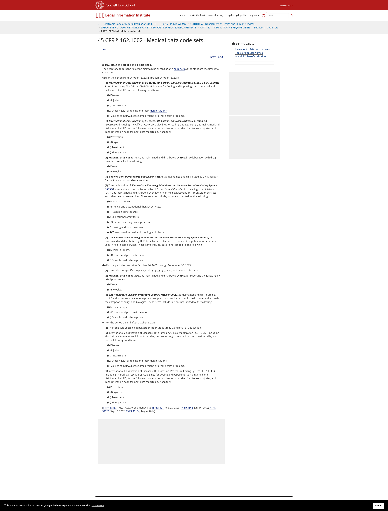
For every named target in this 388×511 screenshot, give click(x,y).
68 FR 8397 (158, 407)
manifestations (158, 110)
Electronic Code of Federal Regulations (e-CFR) (130, 24)
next (220, 57)
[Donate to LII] (264, 15)
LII (99, 24)
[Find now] (292, 15)
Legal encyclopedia (236, 15)
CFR (104, 49)
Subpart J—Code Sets (266, 27)
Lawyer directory (215, 15)
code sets (179, 69)
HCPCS (109, 189)
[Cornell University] (99, 4)
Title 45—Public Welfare (173, 24)
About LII (184, 15)
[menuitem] (185, 15)
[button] (292, 15)
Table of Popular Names (249, 52)
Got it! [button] (378, 505)
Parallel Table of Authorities (251, 56)
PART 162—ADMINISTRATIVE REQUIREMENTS (225, 27)
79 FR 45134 (132, 411)
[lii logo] (130, 15)
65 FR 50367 (110, 407)
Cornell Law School (119, 4)
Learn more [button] (98, 505)
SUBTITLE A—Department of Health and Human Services (222, 24)
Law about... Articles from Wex (252, 49)
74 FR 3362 (187, 407)
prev (213, 57)
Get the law (198, 15)
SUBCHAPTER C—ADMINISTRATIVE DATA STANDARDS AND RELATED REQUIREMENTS (148, 27)
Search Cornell (286, 5)
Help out (253, 15)
